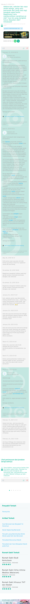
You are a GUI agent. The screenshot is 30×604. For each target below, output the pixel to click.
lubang (21, 183)
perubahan (15, 229)
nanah (13, 175)
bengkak (16, 213)
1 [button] (9, 490)
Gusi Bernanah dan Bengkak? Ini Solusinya (12, 525)
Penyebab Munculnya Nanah (11, 540)
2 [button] (11, 490)
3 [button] (13, 490)
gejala (4, 231)
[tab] (15, 248)
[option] (15, 474)
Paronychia (6, 511)
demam (5, 233)
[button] (15, 48)
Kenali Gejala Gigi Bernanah (11, 530)
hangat (11, 220)
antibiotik (17, 388)
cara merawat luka (18, 393)
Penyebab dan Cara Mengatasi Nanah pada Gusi (14, 545)
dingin (16, 217)
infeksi (21, 143)
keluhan (7, 141)
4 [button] (15, 490)
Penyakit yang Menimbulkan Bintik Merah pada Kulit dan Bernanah (13, 535)
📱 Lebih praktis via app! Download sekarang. (13, 116)
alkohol (18, 197)
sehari (4, 196)
